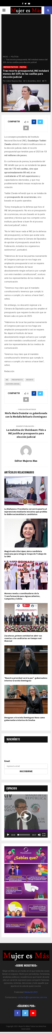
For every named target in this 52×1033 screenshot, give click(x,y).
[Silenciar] (39, 834)
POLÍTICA (23, 67)
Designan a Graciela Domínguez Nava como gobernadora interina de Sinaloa (24, 719)
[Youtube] (33, 1013)
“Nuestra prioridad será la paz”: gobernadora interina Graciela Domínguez (25, 679)
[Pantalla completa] (43, 834)
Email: (7, 761)
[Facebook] (17, 1013)
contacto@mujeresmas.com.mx (32, 997)
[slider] (23, 834)
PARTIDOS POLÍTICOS (11, 67)
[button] (26, 816)
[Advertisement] (26, 36)
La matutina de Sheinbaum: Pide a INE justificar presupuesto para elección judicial (26, 433)
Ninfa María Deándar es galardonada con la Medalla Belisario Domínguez (26, 415)
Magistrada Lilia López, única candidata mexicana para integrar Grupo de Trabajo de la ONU (25, 554)
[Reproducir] (8, 834)
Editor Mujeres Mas (14, 81)
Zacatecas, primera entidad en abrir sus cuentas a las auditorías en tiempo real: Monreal (23, 638)
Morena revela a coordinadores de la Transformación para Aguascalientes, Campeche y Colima (22, 596)
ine (7, 380)
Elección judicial (13, 384)
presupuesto (17, 380)
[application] (26, 816)
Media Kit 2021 (31, 992)
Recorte (29, 380)
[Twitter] (25, 1013)
